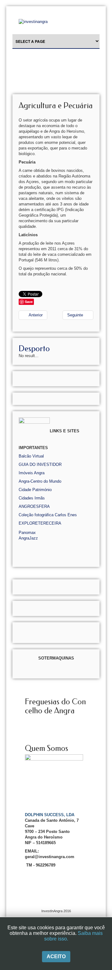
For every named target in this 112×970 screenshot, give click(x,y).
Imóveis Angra (31, 473)
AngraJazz (28, 538)
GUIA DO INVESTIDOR (40, 464)
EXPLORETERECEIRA (40, 523)
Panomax (27, 532)
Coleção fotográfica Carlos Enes (48, 515)
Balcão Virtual (31, 456)
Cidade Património (35, 489)
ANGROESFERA (34, 506)
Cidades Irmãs (32, 498)
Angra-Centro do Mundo (40, 481)
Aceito (56, 956)
